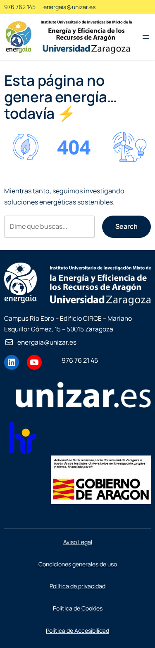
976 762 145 (20, 7)
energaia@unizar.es (69, 7)
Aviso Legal (77, 542)
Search (126, 226)
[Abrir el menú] (146, 37)
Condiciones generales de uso (77, 564)
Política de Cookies (78, 608)
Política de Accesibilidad (77, 630)
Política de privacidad (77, 586)
